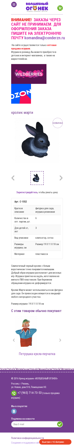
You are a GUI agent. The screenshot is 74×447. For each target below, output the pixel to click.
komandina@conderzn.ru (44, 37)
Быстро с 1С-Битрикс (53, 441)
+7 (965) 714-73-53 (30, 392)
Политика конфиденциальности (27, 438)
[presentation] (13, 340)
